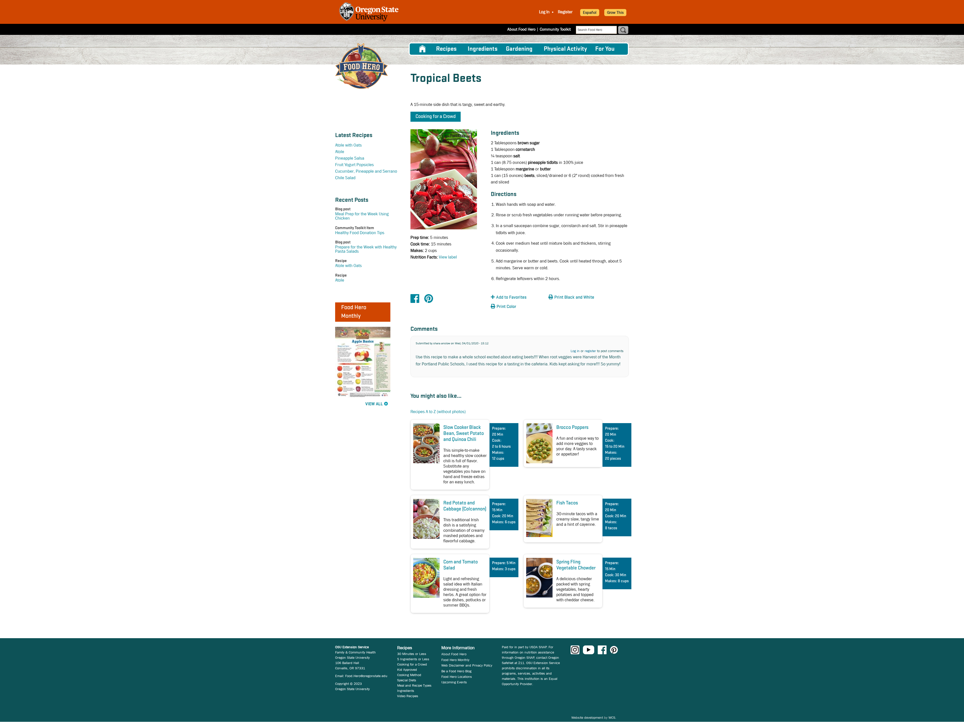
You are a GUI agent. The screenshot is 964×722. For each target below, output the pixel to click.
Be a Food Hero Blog (456, 671)
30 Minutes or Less (411, 653)
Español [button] (589, 12)
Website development (587, 717)
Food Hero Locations (456, 676)
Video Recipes (407, 696)
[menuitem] (422, 48)
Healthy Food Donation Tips (359, 232)
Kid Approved (407, 669)
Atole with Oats (348, 145)
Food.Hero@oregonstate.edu (366, 676)
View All (374, 404)
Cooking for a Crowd (412, 664)
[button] (518, 297)
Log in (575, 351)
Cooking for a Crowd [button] (435, 116)
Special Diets (406, 680)
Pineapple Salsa (349, 158)
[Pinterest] (428, 298)
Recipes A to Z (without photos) (438, 411)
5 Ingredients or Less (413, 659)
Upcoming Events (454, 682)
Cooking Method (409, 675)
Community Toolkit (555, 29)
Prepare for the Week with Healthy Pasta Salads (366, 249)
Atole (339, 151)
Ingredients (483, 49)
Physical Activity (565, 49)
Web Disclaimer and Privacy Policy (466, 665)
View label (448, 257)
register (590, 351)
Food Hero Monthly (455, 660)
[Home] (361, 66)
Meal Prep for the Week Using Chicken (362, 216)
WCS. (612, 717)
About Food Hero (521, 29)
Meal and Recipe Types (414, 685)
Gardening (519, 49)
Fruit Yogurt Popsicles (354, 164)
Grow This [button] (615, 12)
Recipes (446, 49)
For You (605, 49)
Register (565, 12)
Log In (544, 12)
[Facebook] (414, 298)
